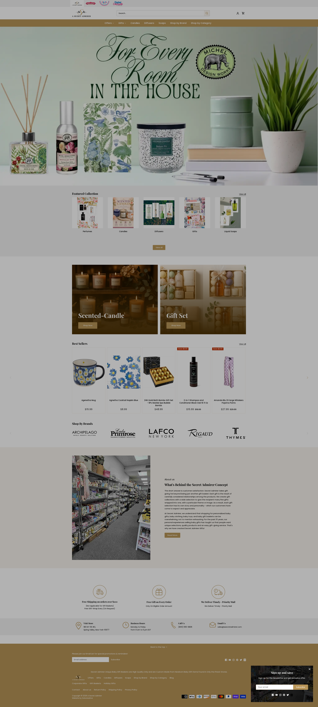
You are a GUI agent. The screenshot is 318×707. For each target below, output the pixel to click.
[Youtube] (277, 694)
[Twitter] (288, 694)
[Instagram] (280, 694)
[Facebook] (273, 694)
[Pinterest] (284, 694)
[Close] (309, 669)
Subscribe (300, 687)
